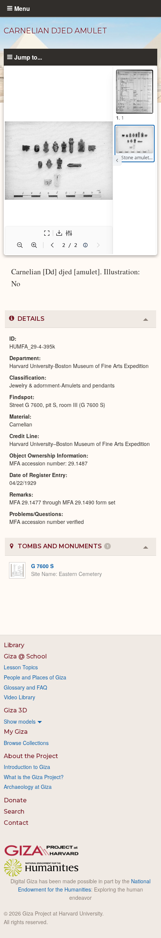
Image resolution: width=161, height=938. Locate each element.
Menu (22, 8)
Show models (20, 721)
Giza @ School (25, 656)
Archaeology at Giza (28, 786)
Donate (15, 800)
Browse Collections (26, 743)
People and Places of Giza (35, 677)
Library (14, 645)
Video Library (19, 697)
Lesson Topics (21, 667)
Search (14, 811)
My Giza (16, 731)
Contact (16, 822)
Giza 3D (15, 710)
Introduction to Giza (27, 766)
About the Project (31, 756)
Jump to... (28, 57)
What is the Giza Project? (34, 777)
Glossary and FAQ (25, 687)
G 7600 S (42, 566)
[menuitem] (80, 721)
